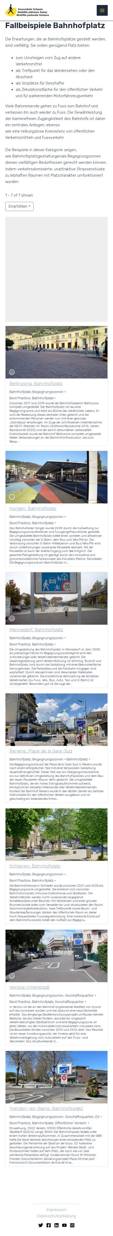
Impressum (56, 1209)
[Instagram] (72, 1225)
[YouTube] (64, 1225)
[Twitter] (40, 1225)
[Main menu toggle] (102, 10)
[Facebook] (48, 1225)
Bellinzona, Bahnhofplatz (36, 383)
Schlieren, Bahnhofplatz (34, 866)
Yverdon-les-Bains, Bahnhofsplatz (46, 1108)
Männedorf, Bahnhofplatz (36, 630)
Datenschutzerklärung (56, 1216)
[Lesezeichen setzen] (11, 372)
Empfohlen (17, 206)
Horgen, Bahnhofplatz (32, 508)
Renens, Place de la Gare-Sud (40, 751)
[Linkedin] (56, 1225)
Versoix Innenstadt (29, 987)
